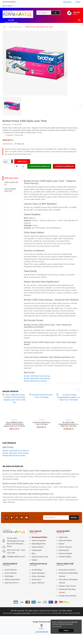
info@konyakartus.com (16, 557)
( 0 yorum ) (9, 135)
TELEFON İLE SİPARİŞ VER (65, 166)
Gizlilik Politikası (65, 557)
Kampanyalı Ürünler (39, 537)
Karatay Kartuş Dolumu (67, 596)
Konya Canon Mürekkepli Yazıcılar (68, 574)
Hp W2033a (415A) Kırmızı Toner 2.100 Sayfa (41, 423)
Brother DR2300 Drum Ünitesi (35, 381)
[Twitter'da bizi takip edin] (12, 517)
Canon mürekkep (38, 576)
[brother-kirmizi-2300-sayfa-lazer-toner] (12, 106)
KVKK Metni (9, 576)
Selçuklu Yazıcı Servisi (67, 586)
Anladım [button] (66, 630)
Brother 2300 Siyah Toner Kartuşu (37, 376)
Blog (33, 553)
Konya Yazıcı (36, 579)
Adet (5, 162)
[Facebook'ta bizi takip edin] (7, 517)
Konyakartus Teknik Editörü (22, 613)
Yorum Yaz (19, 135)
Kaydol (74, 517)
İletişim (34, 560)
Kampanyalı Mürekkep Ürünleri (67, 590)
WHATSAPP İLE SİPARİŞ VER (39, 166)
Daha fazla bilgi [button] (57, 626)
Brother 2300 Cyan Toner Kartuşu (37, 378)
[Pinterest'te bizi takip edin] (22, 517)
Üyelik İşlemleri (38, 547)
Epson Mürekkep (38, 573)
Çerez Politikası (11, 573)
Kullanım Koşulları (65, 553)
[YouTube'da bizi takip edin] (27, 517)
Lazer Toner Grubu (15, 27)
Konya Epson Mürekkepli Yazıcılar (68, 581)
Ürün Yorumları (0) (11, 183)
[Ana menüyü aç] (79, 20)
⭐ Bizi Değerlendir (41, 632)
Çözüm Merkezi (11, 570)
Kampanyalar (37, 550)
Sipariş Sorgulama (39, 540)
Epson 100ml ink (38, 583)
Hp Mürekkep (37, 570)
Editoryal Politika (65, 540)
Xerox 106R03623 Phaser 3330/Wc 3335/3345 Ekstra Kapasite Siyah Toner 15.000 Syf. (14, 424)
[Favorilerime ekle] (16, 166)
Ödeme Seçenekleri (12, 579)
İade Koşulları (64, 550)
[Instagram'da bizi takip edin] (17, 517)
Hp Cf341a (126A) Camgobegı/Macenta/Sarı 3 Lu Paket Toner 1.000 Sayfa (68, 424)
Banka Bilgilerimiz (38, 544)
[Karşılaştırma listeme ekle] (23, 166)
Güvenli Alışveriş (65, 547)
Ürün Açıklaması (11, 178)
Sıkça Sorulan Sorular (40, 557)
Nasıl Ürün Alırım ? (12, 583)
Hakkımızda (63, 537)
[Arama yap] (55, 13)
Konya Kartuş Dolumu (67, 570)
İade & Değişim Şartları (10, 190)
